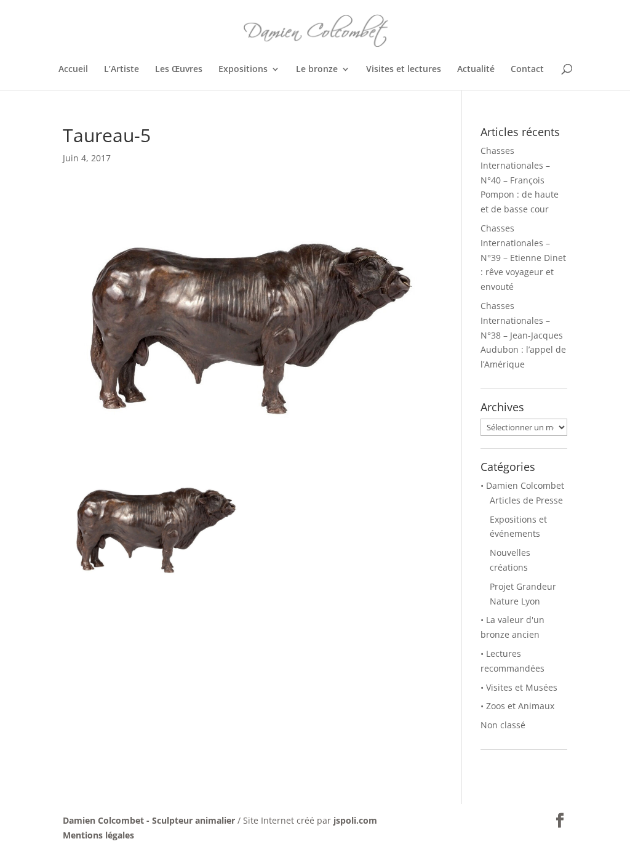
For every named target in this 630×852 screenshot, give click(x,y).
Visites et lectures (403, 69)
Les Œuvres (178, 69)
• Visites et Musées (518, 687)
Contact (527, 69)
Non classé (502, 725)
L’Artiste (121, 69)
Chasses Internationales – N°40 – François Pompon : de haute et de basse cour (519, 180)
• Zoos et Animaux (517, 706)
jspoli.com (355, 820)
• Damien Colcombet (522, 485)
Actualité (476, 69)
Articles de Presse (526, 500)
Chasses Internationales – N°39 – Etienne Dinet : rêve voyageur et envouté (523, 257)
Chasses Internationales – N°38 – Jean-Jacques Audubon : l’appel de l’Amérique (523, 335)
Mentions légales (98, 835)
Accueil (73, 69)
